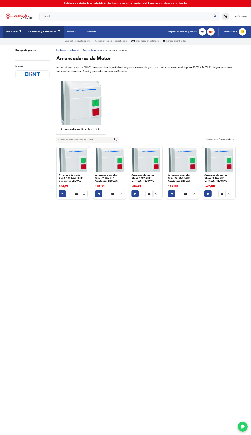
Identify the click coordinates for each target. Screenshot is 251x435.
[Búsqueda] (215, 16)
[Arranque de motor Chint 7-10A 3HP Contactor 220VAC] (145, 160)
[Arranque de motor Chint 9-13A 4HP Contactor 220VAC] (109, 160)
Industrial (74, 50)
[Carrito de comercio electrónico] (225, 17)
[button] (219, 140)
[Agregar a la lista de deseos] (84, 193)
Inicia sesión (241, 16)
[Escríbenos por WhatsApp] (243, 427)
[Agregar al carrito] (62, 193)
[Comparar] (76, 193)
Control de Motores (92, 50)
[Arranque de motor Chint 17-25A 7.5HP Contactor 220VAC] (182, 160)
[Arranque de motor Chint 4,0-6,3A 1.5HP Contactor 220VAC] (73, 160)
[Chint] (32, 74)
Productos (61, 50)
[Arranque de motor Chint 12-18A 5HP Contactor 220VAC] (218, 160)
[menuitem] (14, 32)
